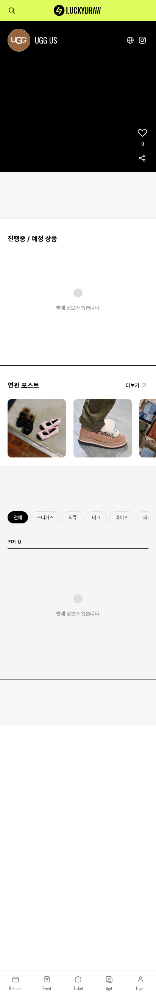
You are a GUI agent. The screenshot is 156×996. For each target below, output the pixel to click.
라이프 (121, 517)
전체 (18, 517)
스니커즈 (45, 517)
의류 (73, 517)
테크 (96, 517)
